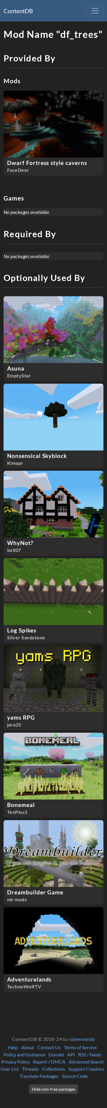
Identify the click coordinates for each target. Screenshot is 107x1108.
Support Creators (86, 1069)
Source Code (75, 1076)
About (27, 1047)
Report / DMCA (49, 1061)
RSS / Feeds (89, 1054)
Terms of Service (80, 1047)
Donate (56, 1054)
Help (13, 1047)
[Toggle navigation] (95, 11)
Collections (53, 1069)
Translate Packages (39, 1076)
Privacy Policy (15, 1061)
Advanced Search (86, 1061)
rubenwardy (82, 1039)
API (71, 1054)
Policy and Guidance (24, 1054)
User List (10, 1069)
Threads (30, 1069)
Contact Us (49, 1047)
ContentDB (18, 10)
